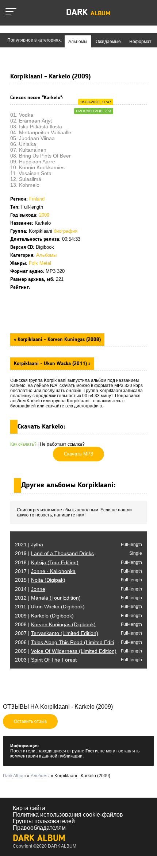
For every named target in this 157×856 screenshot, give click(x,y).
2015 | (40, 580)
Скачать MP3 (78, 454)
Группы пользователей (44, 821)
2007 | (56, 633)
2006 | (68, 642)
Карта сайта (29, 808)
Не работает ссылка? (62, 444)
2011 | (50, 606)
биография (65, 231)
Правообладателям (39, 828)
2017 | (45, 571)
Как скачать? (23, 444)
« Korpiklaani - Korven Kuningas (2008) (57, 339)
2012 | (48, 598)
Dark (88, 13)
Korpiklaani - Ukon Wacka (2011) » (52, 363)
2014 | (30, 589)
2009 (44, 215)
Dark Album (39, 838)
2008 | (55, 624)
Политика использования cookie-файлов (68, 815)
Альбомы (46, 255)
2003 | (46, 660)
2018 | (46, 562)
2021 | (29, 544)
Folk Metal (40, 263)
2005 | (65, 651)
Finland (37, 199)
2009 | (44, 616)
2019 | (54, 553)
